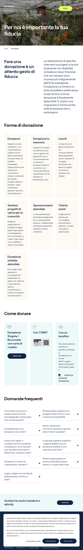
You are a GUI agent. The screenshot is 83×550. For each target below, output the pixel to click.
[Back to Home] (9, 8)
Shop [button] (65, 8)
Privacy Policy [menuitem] (8, 547)
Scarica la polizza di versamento (66, 378)
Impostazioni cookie (33, 541)
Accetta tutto (51, 541)
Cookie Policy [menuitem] (20, 547)
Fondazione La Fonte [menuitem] (27, 1)
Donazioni (15, 49)
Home (6, 49)
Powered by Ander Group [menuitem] (50, 547)
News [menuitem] (39, 1)
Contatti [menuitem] (76, 1)
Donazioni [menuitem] (67, 1)
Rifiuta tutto (68, 541)
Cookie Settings (34, 547)
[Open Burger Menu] (77, 8)
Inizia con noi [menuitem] (56, 1)
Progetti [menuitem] (46, 1)
